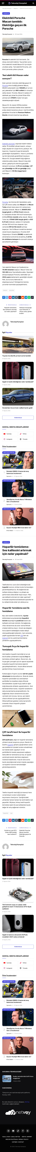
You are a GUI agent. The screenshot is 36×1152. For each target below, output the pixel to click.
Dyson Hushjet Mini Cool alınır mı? (19, 528)
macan (5, 290)
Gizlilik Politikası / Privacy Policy (17, 1139)
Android (5, 638)
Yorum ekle (18, 417)
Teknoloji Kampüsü (7, 34)
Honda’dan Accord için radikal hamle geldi (17, 408)
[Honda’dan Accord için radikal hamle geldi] (18, 396)
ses (11, 813)
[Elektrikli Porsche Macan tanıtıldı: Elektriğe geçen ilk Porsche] (18, 46)
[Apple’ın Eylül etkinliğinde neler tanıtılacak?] (18, 370)
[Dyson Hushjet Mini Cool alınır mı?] (18, 516)
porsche (11, 290)
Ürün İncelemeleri (8, 452)
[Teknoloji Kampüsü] (18, 3)
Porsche (5, 85)
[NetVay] (18, 1112)
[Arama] (33, 3)
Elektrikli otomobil (8, 144)
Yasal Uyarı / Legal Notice (11, 1136)
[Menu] (3, 3)
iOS (22, 635)
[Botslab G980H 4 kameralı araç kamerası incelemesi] (18, 460)
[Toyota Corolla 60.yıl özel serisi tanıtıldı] (18, 344)
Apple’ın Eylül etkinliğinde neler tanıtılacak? (18, 382)
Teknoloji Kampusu (6, 8)
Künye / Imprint (27, 1136)
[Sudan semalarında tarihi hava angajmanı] (6, 1078)
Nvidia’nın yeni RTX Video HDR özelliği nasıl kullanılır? (10, 832)
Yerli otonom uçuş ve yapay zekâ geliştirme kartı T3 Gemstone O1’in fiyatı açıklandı (16, 907)
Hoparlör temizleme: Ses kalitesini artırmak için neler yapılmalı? (10, 309)
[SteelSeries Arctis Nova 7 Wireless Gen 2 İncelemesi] (18, 488)
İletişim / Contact (18, 1142)
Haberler (15, 8)
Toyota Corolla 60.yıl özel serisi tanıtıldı (16, 356)
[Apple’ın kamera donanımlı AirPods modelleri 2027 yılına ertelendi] (18, 923)
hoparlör (10, 745)
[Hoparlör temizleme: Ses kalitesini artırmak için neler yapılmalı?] (18, 572)
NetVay (27, 1102)
